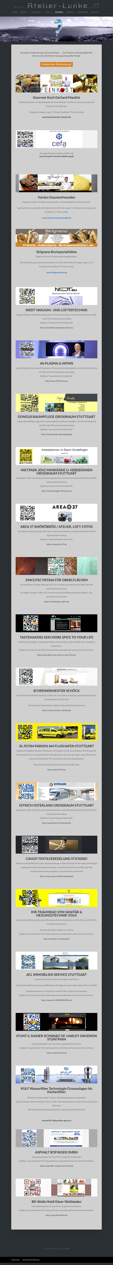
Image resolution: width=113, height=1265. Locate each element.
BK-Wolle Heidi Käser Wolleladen (56, 1202)
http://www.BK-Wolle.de (56, 1215)
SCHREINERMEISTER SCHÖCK (56, 691)
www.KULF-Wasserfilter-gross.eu (56, 1120)
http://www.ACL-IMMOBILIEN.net (56, 1000)
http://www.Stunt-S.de (57, 1053)
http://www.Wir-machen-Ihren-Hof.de (56, 1166)
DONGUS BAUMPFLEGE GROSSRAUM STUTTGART (56, 417)
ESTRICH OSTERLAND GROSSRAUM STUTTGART (56, 805)
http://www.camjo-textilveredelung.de (56, 876)
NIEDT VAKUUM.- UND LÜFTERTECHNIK (57, 310)
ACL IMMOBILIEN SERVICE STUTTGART (56, 974)
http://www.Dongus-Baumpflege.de (56, 434)
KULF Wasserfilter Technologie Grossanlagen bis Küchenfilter (56, 1090)
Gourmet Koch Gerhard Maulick (56, 97)
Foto (47, 12)
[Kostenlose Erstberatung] (56, 66)
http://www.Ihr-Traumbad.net (56, 939)
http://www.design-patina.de (56, 601)
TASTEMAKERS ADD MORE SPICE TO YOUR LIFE (56, 637)
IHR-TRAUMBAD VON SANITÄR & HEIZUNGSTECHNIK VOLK (56, 913)
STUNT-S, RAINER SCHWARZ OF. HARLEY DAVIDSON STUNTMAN (56, 1037)
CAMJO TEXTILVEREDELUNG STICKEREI (56, 859)
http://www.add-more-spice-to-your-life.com (56, 655)
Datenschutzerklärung (31, 1260)
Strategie (35, 12)
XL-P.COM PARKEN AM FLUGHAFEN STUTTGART (56, 746)
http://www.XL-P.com (56, 769)
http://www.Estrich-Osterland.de (56, 823)
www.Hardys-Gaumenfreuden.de (56, 218)
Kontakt (95, 12)
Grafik (23, 12)
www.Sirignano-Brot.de (56, 272)
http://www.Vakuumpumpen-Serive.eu (56, 327)
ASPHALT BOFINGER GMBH (56, 1152)
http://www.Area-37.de (56, 544)
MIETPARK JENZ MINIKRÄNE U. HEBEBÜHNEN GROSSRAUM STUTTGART (56, 471)
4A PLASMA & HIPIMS (56, 363)
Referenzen (82, 12)
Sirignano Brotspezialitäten (56, 252)
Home (15, 12)
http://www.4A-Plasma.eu (56, 381)
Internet (59, 12)
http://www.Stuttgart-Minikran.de (57, 491)
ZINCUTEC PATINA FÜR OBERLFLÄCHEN (56, 580)
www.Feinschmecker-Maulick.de (56, 117)
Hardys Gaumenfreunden (56, 197)
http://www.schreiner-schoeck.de (56, 710)
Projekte (70, 12)
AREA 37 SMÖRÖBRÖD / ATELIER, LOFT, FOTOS (56, 527)
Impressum (15, 1260)
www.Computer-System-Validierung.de (56, 156)
